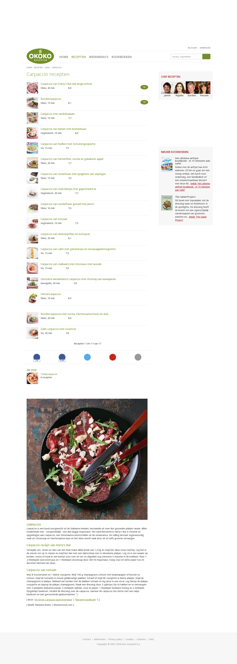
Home (63, 57)
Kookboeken (122, 57)
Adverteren (99, 639)
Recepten (78, 57)
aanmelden (205, 48)
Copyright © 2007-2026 (109, 644)
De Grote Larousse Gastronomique (53, 599)
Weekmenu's (98, 57)
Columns (141, 639)
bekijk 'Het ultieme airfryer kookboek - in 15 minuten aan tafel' (192, 187)
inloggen (192, 48)
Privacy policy (115, 639)
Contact (86, 639)
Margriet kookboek (85, 599)
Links (151, 639)
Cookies (129, 639)
